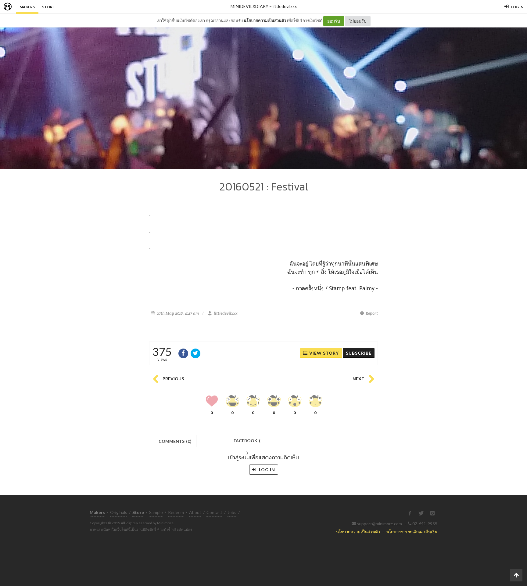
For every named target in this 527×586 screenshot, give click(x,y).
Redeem (176, 512)
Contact (214, 512)
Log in (266, 469)
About (195, 512)
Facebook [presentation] (247, 442)
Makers (27, 7)
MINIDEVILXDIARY (249, 6)
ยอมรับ (333, 21)
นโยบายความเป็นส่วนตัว (265, 20)
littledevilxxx (285, 6)
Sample (156, 512)
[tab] (175, 440)
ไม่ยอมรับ (358, 21)
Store (48, 7)
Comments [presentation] (175, 441)
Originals (118, 512)
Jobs (232, 512)
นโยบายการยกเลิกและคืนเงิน (411, 531)
